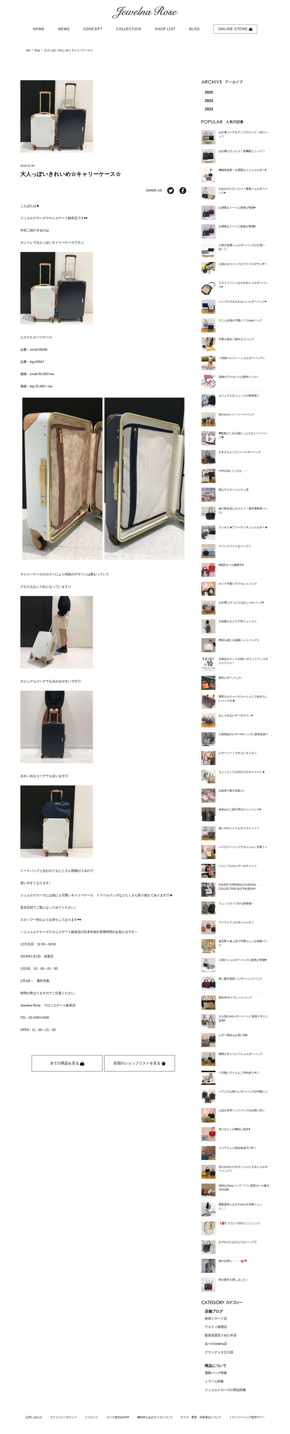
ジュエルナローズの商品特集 (225, 1390)
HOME (39, 29)
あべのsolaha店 (216, 1344)
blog (37, 50)
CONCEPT (93, 29)
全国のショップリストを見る (137, 1063)
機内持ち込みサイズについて (155, 1417)
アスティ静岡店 (216, 1327)
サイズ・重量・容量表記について (201, 1417)
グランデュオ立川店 (219, 1352)
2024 (209, 101)
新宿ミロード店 (216, 1318)
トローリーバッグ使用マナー (247, 1417)
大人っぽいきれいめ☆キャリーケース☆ (68, 50)
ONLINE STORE (233, 29)
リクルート (92, 1417)
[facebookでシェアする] (182, 190)
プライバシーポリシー (63, 1417)
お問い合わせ (34, 1417)
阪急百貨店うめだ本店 (221, 1335)
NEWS (64, 29)
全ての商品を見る (65, 1063)
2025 (209, 92)
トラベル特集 (214, 1381)
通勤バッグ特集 (216, 1373)
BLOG (194, 29)
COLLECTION (128, 29)
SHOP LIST (165, 29)
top (28, 50)
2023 (209, 109)
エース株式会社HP (117, 1417)
